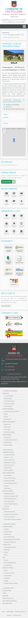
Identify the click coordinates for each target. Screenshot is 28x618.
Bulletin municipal (8, 398)
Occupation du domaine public (10, 439)
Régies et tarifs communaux (9, 421)
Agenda (6, 570)
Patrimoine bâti (7, 534)
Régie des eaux (7, 424)
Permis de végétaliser (8, 470)
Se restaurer (5, 595)
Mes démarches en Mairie (8, 408)
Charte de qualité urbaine (9, 460)
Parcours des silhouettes (9, 536)
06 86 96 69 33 (4, 383)
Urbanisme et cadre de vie (8, 452)
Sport (14, 233)
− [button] (4, 132)
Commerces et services (14, 226)
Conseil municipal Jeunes (9, 401)
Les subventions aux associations (11, 514)
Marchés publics (22, 14)
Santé (21, 217)
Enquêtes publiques (8, 445)
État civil (6, 414)
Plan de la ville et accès (8, 598)
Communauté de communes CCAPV (8, 274)
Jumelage (6, 580)
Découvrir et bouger (9, 524)
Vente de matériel (14, 14)
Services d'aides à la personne (10, 483)
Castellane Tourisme (8, 251)
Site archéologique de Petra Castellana (12, 539)
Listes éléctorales (6, 204)
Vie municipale (6, 393)
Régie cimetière (7, 427)
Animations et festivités (8, 567)
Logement (6, 485)
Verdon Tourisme (19, 262)
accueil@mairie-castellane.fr (11, 363)
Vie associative (6, 509)
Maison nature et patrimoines (19, 251)
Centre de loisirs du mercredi (10, 498)
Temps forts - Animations (9, 573)
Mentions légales (10, 611)
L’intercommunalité (8, 406)
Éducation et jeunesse (7, 491)
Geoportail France (22, 155)
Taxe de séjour (7, 429)
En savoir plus (6, 306)
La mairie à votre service (10, 391)
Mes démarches (6, 14)
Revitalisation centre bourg (9, 462)
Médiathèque (7, 549)
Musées (5, 555)
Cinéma (5, 552)
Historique (6, 529)
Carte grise (21, 195)
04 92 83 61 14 (9, 106)
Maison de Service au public (10, 478)
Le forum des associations (9, 516)
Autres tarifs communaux (9, 432)
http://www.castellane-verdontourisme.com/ (15, 109)
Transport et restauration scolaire (11, 496)
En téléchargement (7, 434)
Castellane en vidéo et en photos (11, 583)
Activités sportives (8, 565)
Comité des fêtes (7, 575)
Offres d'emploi (7, 488)
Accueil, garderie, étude (9, 501)
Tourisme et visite (9, 588)
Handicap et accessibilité (9, 480)
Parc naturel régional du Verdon (8, 262)
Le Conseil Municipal (8, 396)
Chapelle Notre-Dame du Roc (10, 542)
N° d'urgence (6, 217)
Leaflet (17, 155)
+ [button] (4, 130)
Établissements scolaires (9, 493)
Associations (14, 217)
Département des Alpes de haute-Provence (19, 274)
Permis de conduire (14, 196)
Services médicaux (8, 475)
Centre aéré (6, 506)
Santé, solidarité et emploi (9, 472)
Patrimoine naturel (8, 531)
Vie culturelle (6, 233)
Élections (6, 416)
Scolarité (14, 203)
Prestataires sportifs (7, 603)
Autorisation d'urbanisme (9, 454)
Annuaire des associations (9, 511)
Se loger (4, 593)
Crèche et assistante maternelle (10, 503)
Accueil (3, 611)
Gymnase (6, 560)
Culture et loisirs (7, 544)
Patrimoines (21, 233)
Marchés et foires (6, 226)
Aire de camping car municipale (10, 600)
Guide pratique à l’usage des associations (12, 519)
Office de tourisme (7, 590)
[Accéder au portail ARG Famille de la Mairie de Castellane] (14, 182)
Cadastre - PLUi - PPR (8, 457)
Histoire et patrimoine (8, 526)
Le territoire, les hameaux (9, 403)
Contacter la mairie (14, 16)
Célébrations (7, 578)
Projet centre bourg (21, 226)
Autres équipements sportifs (10, 562)
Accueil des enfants (21, 204)
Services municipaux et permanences (11, 411)
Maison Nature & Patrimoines (10, 547)
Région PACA (14, 284)
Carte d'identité (6, 195)
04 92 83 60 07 (10, 366)
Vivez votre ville (8, 449)
